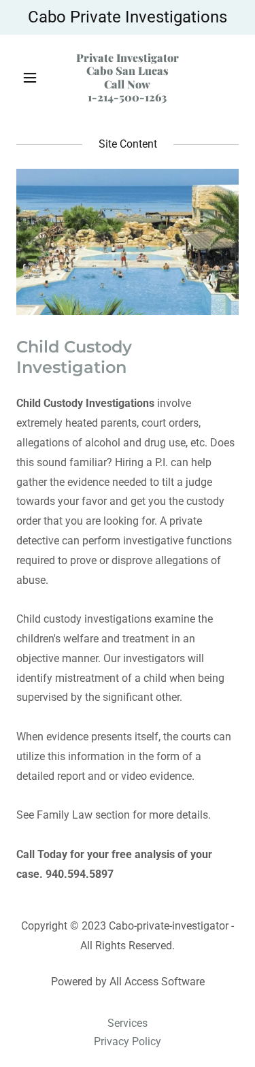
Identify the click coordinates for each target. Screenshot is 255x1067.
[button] (33, 77)
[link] (127, 97)
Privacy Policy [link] (127, 1041)
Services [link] (127, 1023)
